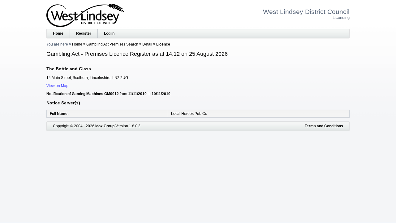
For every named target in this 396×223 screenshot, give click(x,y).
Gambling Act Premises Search (112, 44)
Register (83, 33)
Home (58, 33)
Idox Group (104, 126)
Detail (147, 44)
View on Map (57, 86)
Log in (109, 33)
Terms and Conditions (324, 126)
